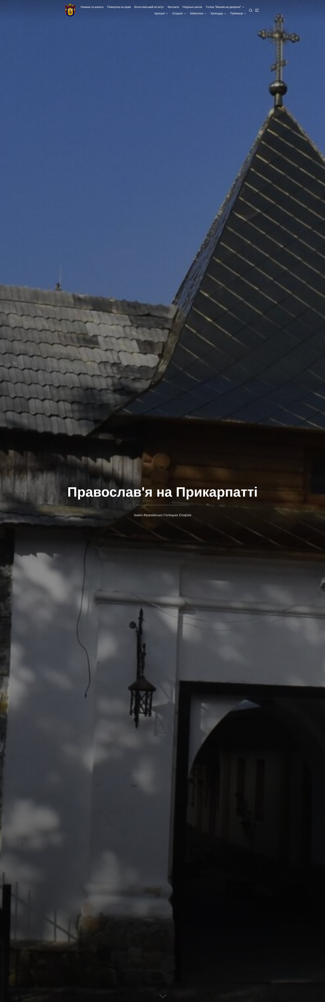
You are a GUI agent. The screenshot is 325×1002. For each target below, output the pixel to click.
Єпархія (177, 13)
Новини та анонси (92, 7)
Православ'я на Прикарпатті (162, 491)
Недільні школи (192, 7)
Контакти (173, 7)
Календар (217, 13)
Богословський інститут (149, 7)
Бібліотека (196, 13)
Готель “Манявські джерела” (223, 7)
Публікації (236, 13)
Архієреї (159, 13)
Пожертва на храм (119, 7)
